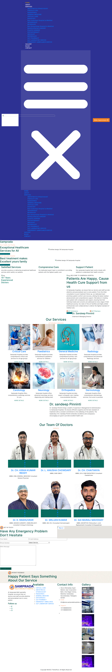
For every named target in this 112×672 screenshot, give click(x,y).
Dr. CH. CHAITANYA (89, 470)
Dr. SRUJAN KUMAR (56, 520)
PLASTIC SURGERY (33, 30)
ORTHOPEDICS (32, 22)
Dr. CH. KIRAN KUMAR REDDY (23, 471)
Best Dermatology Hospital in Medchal (40, 26)
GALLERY (28, 44)
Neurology (43, 390)
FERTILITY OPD (32, 10)
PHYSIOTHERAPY (33, 32)
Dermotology (93, 390)
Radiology (92, 351)
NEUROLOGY (31, 24)
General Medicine (68, 351)
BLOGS (27, 46)
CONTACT (28, 48)
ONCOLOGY (31, 34)
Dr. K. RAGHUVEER (23, 520)
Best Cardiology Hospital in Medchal (39, 20)
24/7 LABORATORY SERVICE (36, 40)
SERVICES (28, 6)
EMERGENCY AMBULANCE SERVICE (39, 42)
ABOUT (27, 4)
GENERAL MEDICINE (34, 14)
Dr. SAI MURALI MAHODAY (88, 520)
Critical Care (19, 351)
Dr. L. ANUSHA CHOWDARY (56, 470)
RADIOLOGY (31, 18)
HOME (27, 2)
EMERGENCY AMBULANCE (44, 602)
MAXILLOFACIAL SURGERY (36, 28)
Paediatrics (44, 351)
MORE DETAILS (19, 362)
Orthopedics (68, 390)
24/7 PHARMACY (33, 38)
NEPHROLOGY (32, 36)
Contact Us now (5, 254)
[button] (56, 120)
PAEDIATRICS (32, 12)
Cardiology (19, 390)
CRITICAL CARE (32, 16)
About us (69, 313)
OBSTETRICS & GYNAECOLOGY (37, 8)
